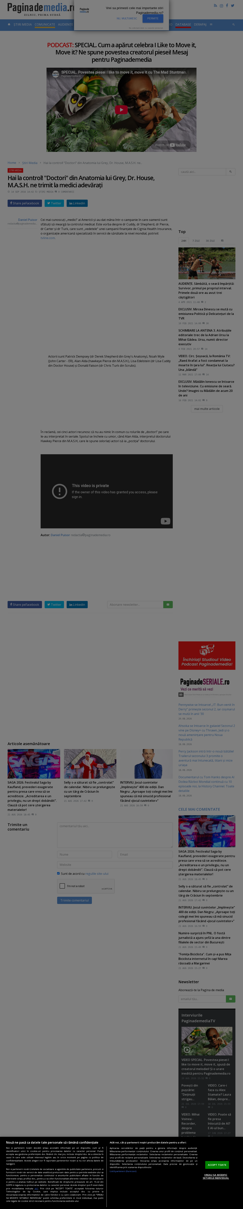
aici (36, 1188)
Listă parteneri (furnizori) (123, 1171)
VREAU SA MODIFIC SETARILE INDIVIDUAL (216, 1176)
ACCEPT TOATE (217, 1165)
